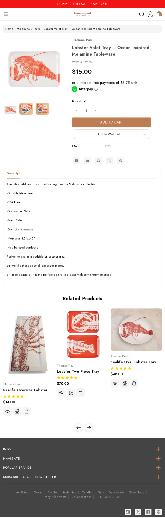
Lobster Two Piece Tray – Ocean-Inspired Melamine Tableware (82, 371)
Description (16, 173)
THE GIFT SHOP (108, 497)
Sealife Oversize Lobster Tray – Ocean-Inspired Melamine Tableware (29, 390)
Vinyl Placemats (55, 497)
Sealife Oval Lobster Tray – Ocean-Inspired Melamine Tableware (136, 362)
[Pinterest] (120, 160)
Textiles (53, 492)
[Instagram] (128, 512)
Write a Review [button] (82, 62)
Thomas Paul (82, 40)
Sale (101, 492)
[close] (161, 3)
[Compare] (17, 411)
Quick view (7, 411)
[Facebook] (76, 160)
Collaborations (81, 497)
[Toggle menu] (6, 14)
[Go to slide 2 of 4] (88, 427)
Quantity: (79, 101)
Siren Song (136, 492)
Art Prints (22, 492)
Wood (38, 492)
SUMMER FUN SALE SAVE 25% (82, 4)
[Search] (141, 14)
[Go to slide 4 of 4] (78, 427)
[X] (109, 160)
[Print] (98, 160)
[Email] (87, 160)
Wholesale (116, 492)
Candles (87, 492)
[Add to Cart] (26, 411)
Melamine (69, 492)
